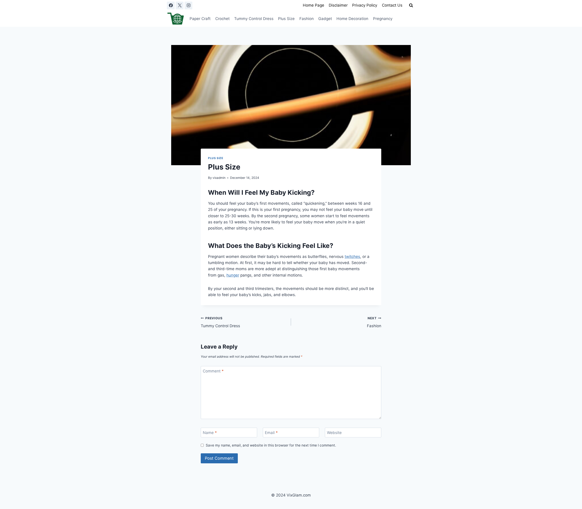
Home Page (313, 5)
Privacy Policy (364, 5)
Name (210, 432)
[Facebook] (171, 5)
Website (334, 432)
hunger (232, 275)
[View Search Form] (411, 5)
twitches (352, 256)
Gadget (325, 18)
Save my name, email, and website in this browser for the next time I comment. (271, 445)
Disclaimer (338, 5)
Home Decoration (352, 18)
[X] (179, 5)
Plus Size (286, 18)
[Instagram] (188, 5)
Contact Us (392, 5)
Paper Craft (200, 18)
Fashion (306, 18)
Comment (213, 371)
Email (271, 432)
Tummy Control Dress (253, 18)
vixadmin (219, 178)
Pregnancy (382, 18)
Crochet (222, 18)
